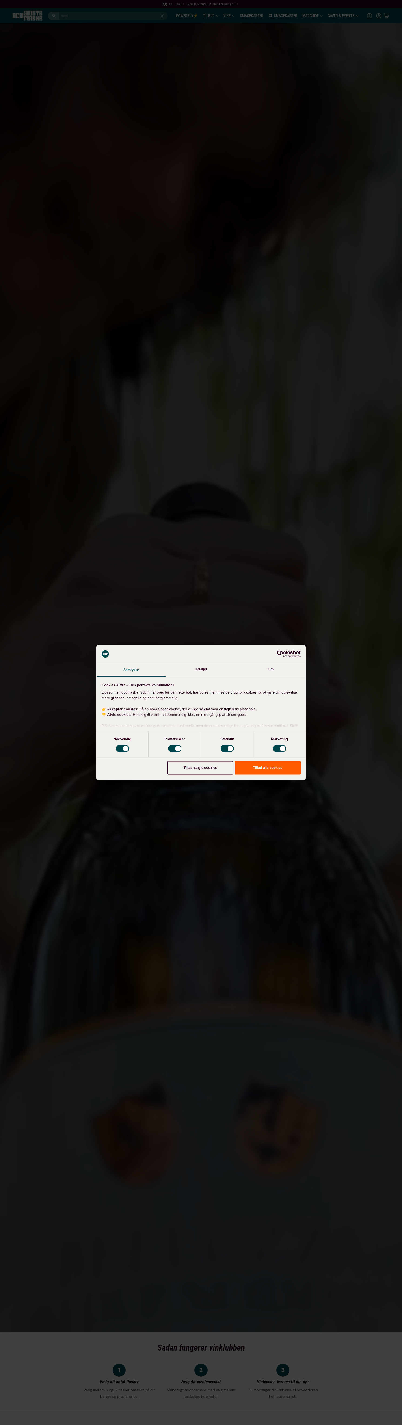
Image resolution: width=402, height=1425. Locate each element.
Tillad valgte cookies (200, 768)
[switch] (174, 748)
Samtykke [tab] (131, 670)
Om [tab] (271, 669)
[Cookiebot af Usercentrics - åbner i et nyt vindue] (280, 653)
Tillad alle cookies (267, 768)
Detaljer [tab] (201, 669)
